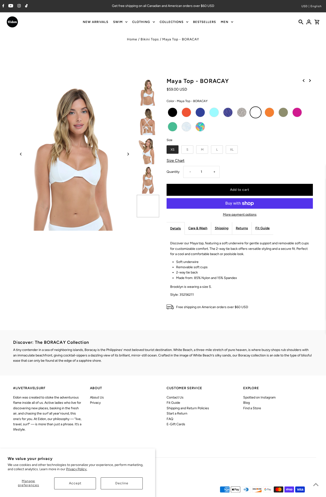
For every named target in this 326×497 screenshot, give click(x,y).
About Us (97, 397)
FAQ (170, 419)
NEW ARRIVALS (95, 22)
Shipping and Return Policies (188, 408)
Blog (246, 403)
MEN (224, 22)
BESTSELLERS (204, 22)
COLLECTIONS (172, 22)
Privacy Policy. (76, 469)
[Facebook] (2, 6)
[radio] (173, 112)
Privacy (95, 403)
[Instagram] (18, 6)
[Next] (127, 154)
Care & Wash (197, 228)
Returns (242, 228)
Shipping (221, 228)
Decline (121, 483)
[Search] (301, 22)
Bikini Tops (150, 39)
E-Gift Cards (176, 424)
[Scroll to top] (315, 484)
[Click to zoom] (74, 154)
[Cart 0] (317, 22)
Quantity (173, 172)
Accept (75, 483)
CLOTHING (141, 22)
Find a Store (252, 408)
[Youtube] (10, 6)
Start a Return (177, 413)
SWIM (118, 22)
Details (175, 228)
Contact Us (175, 397)
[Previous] (21, 154)
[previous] (303, 80)
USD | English (311, 6)
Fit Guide (262, 228)
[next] (310, 80)
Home (132, 39)
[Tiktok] (26, 6)
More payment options (240, 215)
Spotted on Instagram (259, 397)
